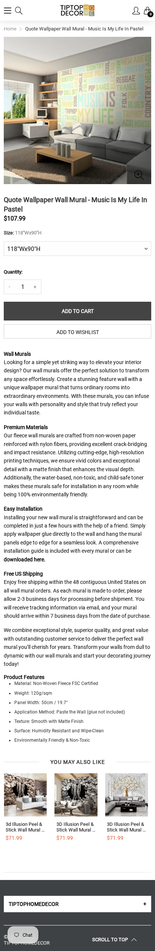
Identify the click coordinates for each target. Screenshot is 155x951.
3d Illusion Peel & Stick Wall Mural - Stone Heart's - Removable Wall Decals (24, 827)
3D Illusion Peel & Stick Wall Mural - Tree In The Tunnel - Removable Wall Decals (125, 827)
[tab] (77, 904)
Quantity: (13, 272)
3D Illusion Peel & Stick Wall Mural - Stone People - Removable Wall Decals (75, 827)
